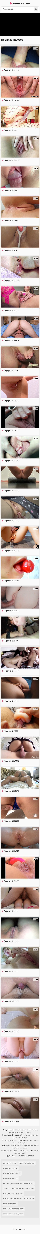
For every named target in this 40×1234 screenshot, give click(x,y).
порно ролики (23, 1140)
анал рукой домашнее (27, 1163)
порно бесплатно (13, 1135)
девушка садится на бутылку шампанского (18, 1188)
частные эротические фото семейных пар (18, 1183)
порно (3, 1145)
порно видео (33, 1150)
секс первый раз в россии (12, 1198)
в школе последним (10, 1168)
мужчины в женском (10, 1178)
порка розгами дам (10, 1203)
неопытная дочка (9, 1163)
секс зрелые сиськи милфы (13, 1193)
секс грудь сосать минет (12, 1173)
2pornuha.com (21, 3)
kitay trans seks (29, 1198)
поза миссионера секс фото (13, 1208)
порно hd (15, 1155)
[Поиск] (36, 9)
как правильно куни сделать (13, 1214)
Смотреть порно (8, 1130)
